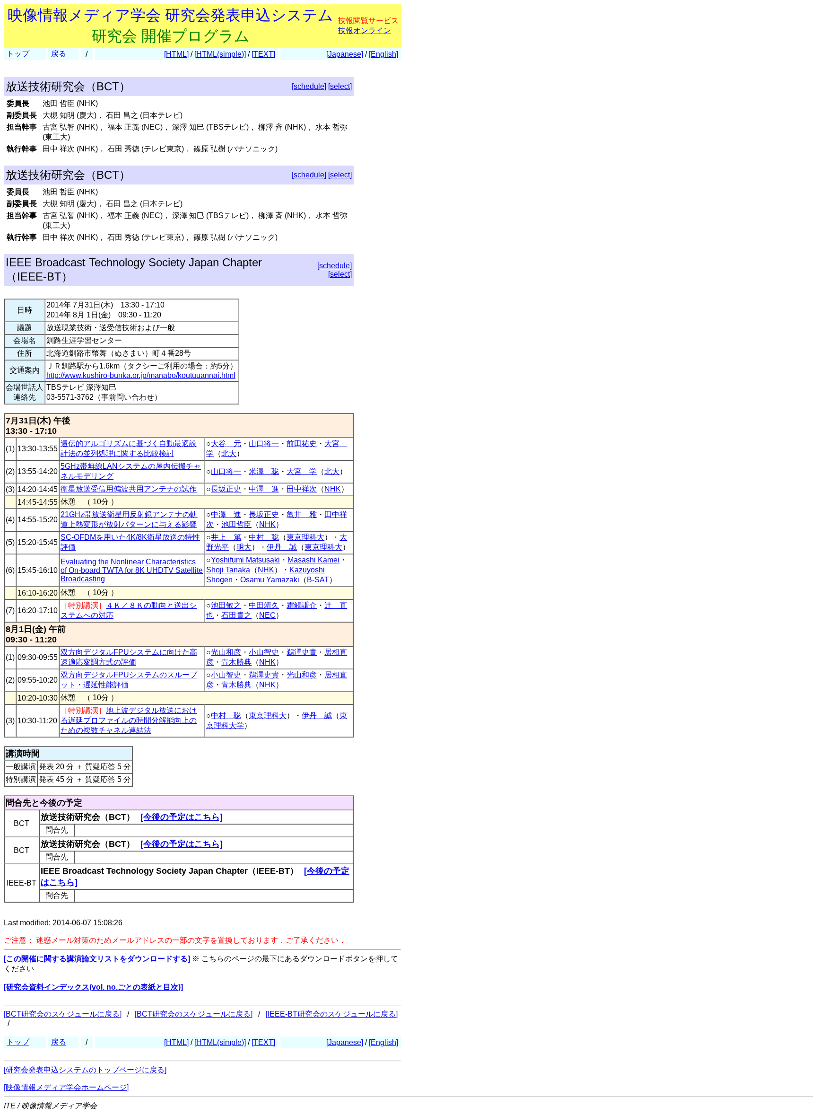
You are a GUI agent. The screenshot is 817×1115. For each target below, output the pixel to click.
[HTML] (176, 54)
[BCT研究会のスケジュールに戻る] (63, 1014)
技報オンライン (364, 30)
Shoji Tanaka (228, 570)
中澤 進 (264, 489)
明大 (244, 547)
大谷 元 (226, 443)
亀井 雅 (302, 514)
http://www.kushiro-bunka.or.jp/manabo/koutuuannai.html (140, 375)
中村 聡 (264, 537)
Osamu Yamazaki (269, 580)
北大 (228, 453)
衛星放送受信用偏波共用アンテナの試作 (129, 489)
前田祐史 (302, 443)
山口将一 (264, 443)
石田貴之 (236, 615)
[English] (383, 54)
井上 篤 (226, 537)
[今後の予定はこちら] (181, 817)
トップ (18, 54)
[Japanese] (344, 54)
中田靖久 (264, 605)
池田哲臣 (236, 524)
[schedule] (309, 86)
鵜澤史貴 (302, 652)
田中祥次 (302, 489)
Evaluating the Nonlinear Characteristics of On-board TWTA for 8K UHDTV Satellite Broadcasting (132, 570)
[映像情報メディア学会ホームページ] (66, 1087)
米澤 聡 (264, 471)
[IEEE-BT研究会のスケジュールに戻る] (332, 1014)
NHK (332, 489)
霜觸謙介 (302, 605)
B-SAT (318, 580)
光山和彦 (226, 652)
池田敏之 (226, 605)
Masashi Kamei (313, 560)
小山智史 (264, 652)
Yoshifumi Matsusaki (245, 560)
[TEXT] (263, 54)
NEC (267, 615)
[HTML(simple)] (220, 54)
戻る (58, 54)
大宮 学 (302, 471)
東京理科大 (305, 537)
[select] (340, 86)
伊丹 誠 (282, 547)
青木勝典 (236, 662)
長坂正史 (226, 489)
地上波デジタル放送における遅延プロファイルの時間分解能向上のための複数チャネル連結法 (129, 720)
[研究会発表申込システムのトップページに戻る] (85, 1070)
